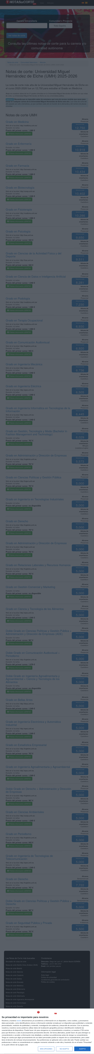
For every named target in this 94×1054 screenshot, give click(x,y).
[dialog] (47, 1031)
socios (19, 1020)
